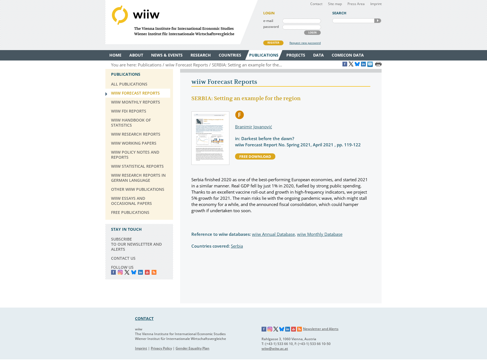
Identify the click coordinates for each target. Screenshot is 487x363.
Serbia (237, 246)
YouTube (147, 272)
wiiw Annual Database (273, 234)
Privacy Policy (161, 348)
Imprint (376, 3)
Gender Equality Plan (192, 348)
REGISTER (273, 42)
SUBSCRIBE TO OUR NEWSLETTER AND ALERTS (136, 244)
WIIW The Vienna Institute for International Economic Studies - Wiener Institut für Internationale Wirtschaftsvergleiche (181, 22)
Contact (316, 3)
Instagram (270, 329)
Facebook (113, 272)
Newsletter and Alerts (320, 328)
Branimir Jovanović (253, 126)
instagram (120, 272)
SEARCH (377, 21)
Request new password (305, 43)
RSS (154, 272)
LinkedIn (140, 272)
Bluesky (133, 272)
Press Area (356, 3)
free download (255, 156)
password (271, 26)
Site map (335, 3)
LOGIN (312, 32)
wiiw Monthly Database (319, 234)
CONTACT (144, 318)
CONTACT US (123, 258)
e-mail (268, 20)
